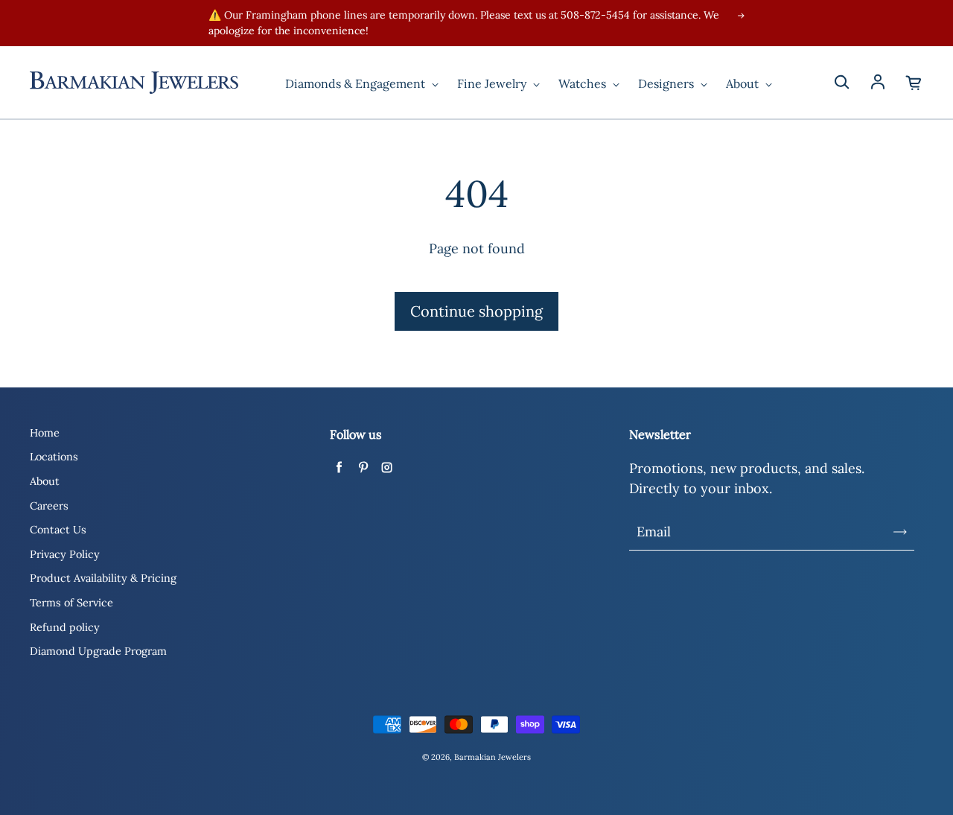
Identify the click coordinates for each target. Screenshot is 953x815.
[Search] (841, 83)
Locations (54, 456)
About (744, 83)
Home (45, 433)
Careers (49, 506)
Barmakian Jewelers (492, 757)
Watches (583, 83)
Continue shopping (476, 311)
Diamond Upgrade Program (98, 651)
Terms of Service (71, 602)
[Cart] (914, 83)
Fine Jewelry (493, 83)
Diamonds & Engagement (356, 83)
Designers (667, 83)
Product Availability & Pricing (103, 578)
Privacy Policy (65, 554)
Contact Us (58, 529)
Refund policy (65, 627)
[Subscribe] (900, 532)
